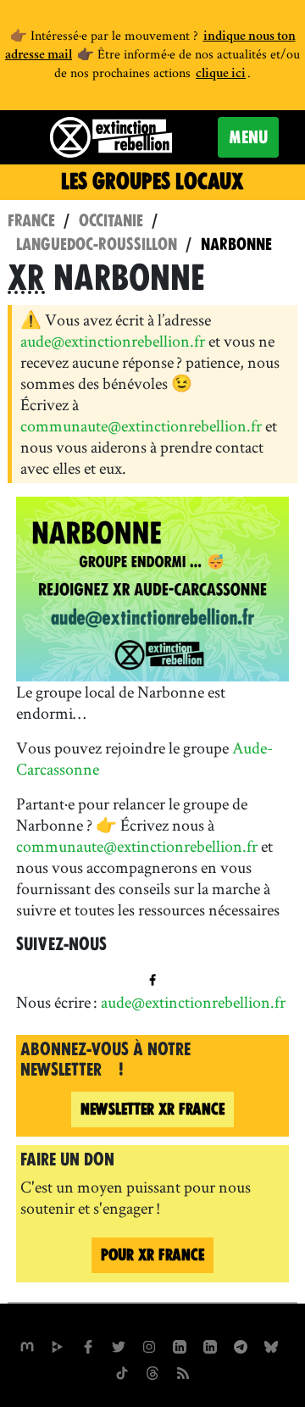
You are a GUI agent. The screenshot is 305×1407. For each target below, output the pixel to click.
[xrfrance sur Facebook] (88, 1345)
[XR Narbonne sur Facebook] (152, 977)
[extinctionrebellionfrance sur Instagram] (149, 1345)
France (31, 221)
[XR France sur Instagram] (240, 1345)
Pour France (152, 1255)
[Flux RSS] (183, 1371)
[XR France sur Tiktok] (122, 1371)
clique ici (221, 74)
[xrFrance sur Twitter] (118, 1345)
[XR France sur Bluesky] (271, 1345)
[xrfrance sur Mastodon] (27, 1345)
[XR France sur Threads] (152, 1371)
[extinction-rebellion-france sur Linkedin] (179, 1345)
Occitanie (111, 221)
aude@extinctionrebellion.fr (112, 341)
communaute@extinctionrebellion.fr (141, 425)
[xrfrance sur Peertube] (57, 1345)
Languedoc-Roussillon (96, 244)
